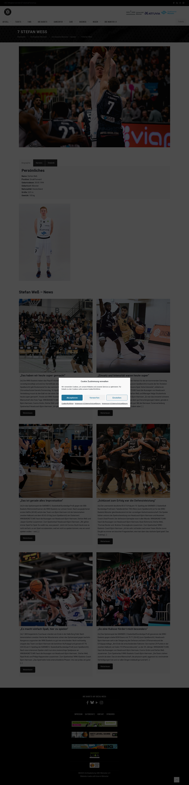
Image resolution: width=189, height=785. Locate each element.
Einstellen (116, 397)
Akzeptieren (72, 397)
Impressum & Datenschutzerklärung (88, 403)
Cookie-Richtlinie (68, 403)
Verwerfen (94, 397)
